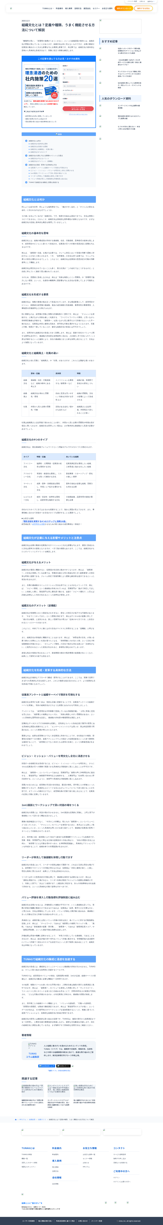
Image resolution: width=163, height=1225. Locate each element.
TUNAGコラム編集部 (32, 1055)
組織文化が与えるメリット (39, 158)
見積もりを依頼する (120, 1163)
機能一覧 (25, 1158)
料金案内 (59, 8)
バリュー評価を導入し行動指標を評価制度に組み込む (49, 179)
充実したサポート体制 (29, 1163)
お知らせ (142, 1)
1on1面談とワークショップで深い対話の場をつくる (48, 173)
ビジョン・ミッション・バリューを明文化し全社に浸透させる (52, 170)
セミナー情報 (87, 1158)
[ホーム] (16, 1119)
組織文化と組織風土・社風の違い (42, 149)
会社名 (65, 66)
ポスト (67, 1066)
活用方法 (77, 8)
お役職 (65, 98)
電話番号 (66, 82)
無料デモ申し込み (119, 1158)
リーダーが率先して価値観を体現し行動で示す (46, 176)
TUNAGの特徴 (27, 1154)
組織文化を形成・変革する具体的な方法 (43, 165)
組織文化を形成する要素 (39, 146)
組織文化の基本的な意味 (39, 144)
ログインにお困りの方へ (122, 1181)
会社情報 (55, 1184)
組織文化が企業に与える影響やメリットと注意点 (46, 155)
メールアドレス (68, 90)
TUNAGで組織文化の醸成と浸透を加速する (44, 182)
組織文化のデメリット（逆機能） (42, 161)
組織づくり (42, 1119)
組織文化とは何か (35, 141)
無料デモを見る (143, 8)
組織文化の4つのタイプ (38, 152)
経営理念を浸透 (38, 524)
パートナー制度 (132, 1)
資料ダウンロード (124, 8)
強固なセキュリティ (29, 1167)
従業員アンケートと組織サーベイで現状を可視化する (49, 168)
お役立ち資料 (107, 8)
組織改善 (32, 1119)
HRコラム (22, 1119)
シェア (51, 1066)
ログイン (150, 1)
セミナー (96, 8)
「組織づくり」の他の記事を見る (58, 1070)
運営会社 (87, 8)
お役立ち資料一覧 (89, 1154)
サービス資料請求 (119, 1154)
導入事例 (68, 8)
